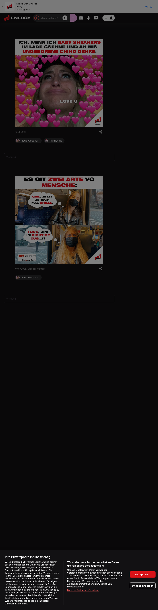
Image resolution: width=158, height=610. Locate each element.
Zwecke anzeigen (143, 585)
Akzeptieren (142, 574)
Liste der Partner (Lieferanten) (83, 590)
